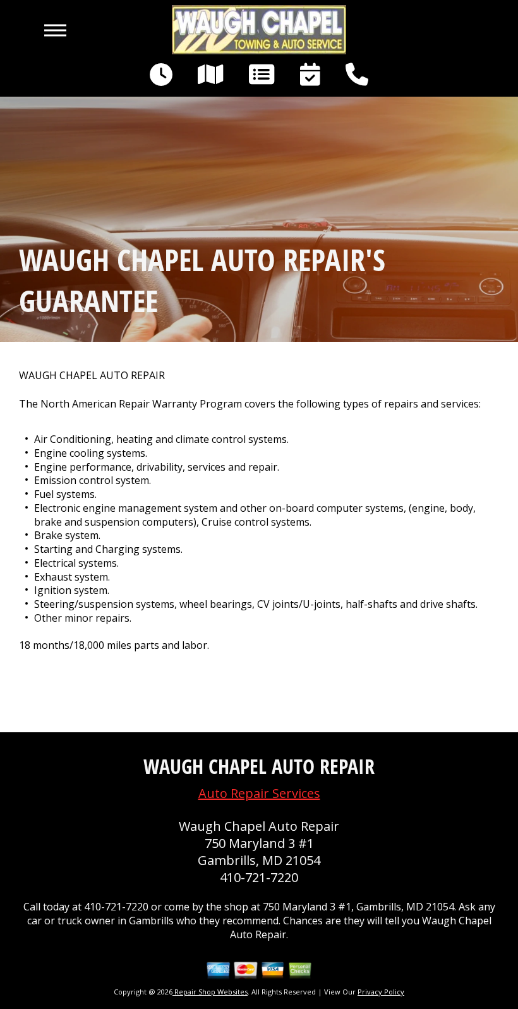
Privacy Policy (381, 991)
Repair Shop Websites (210, 991)
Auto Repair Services (259, 793)
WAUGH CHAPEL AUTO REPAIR (92, 375)
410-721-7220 (259, 877)
